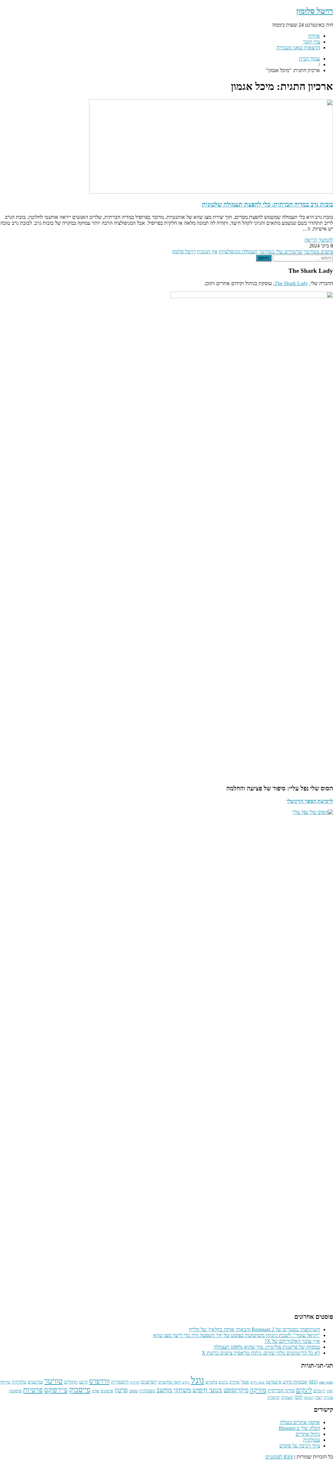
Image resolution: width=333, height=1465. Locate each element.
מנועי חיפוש (207, 1390)
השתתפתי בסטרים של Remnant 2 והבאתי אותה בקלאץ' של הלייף (254, 1329)
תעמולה (287, 1398)
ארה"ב (234, 1382)
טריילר (5, 1382)
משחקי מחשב (173, 1390)
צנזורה (328, 1398)
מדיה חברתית (281, 1390)
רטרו (318, 1397)
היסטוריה (120, 1381)
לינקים (304, 1390)
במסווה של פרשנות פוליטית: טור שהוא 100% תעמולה (267, 1347)
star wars (326, 1382)
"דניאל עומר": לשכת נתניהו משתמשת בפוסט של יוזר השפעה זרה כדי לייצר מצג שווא (236, 1335)
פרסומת (15, 1390)
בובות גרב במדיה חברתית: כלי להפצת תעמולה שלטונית (267, 204)
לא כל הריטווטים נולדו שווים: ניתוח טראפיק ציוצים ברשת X (261, 1353)
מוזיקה (258, 1390)
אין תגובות (207, 251)
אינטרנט (274, 1381)
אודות (314, 36)
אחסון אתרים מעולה (300, 1422)
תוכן (298, 1397)
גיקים (186, 1382)
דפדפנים (148, 1381)
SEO (313, 1381)
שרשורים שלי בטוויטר (280, 251)
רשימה (308, 1397)
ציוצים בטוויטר (318, 251)
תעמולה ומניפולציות (238, 251)
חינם (83, 1381)
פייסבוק (79, 1390)
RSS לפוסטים (279, 1456)
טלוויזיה (19, 1381)
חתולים (71, 1381)
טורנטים (35, 1381)
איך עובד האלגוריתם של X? (292, 1341)
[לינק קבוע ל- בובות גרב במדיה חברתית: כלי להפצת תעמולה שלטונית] (211, 192)
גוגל (197, 1380)
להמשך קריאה (318, 240)
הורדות (135, 1382)
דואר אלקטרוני (169, 1382)
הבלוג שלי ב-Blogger (299, 1428)
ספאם (133, 1391)
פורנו (95, 1391)
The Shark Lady (291, 283)
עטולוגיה (311, 1440)
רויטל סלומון (314, 11)
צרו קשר (311, 41)
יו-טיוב (319, 1390)
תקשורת (273, 1398)
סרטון (121, 1390)
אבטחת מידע (295, 1381)
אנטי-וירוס (257, 1382)
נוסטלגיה (147, 1390)
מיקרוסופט (235, 1390)
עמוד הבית (309, 58)
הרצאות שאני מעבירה (298, 47)
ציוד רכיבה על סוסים (299, 1445)
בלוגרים (211, 1382)
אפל (245, 1381)
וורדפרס (99, 1381)
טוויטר (53, 1381)
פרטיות (33, 1390)
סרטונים (106, 1391)
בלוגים (223, 1382)
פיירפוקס (56, 1390)
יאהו (329, 1391)
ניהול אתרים (308, 1434)
